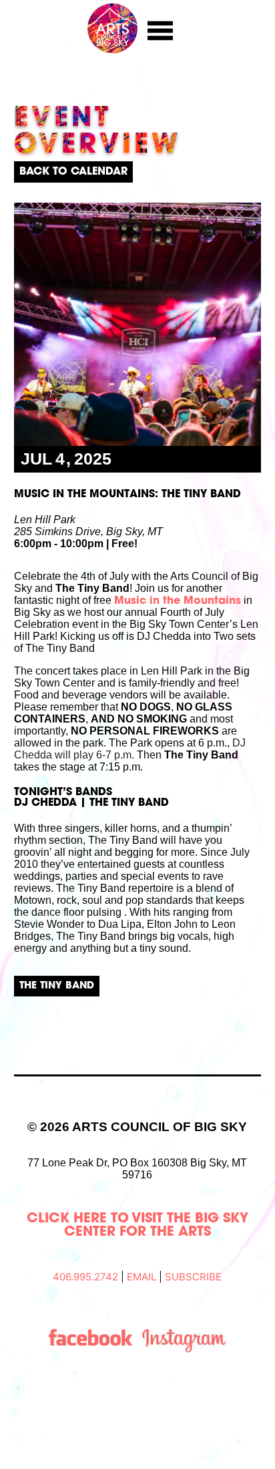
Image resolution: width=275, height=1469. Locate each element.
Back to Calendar (73, 172)
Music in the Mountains (177, 601)
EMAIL (141, 1276)
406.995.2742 (85, 1276)
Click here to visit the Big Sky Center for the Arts (137, 1225)
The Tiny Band (56, 986)
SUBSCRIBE (193, 1276)
